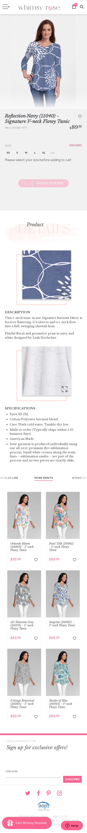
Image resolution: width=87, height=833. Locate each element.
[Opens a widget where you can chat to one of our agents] (72, 826)
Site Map (56, 824)
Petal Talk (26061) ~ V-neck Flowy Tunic (61, 547)
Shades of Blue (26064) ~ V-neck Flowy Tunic (60, 704)
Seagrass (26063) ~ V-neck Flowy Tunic (62, 623)
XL (44, 152)
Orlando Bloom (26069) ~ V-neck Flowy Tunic (22, 547)
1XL (53, 152)
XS (8, 152)
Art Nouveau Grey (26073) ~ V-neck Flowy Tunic (22, 625)
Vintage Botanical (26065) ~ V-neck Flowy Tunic (22, 704)
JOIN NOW (11, 771)
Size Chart (75, 145)
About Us (60, 816)
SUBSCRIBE (72, 779)
